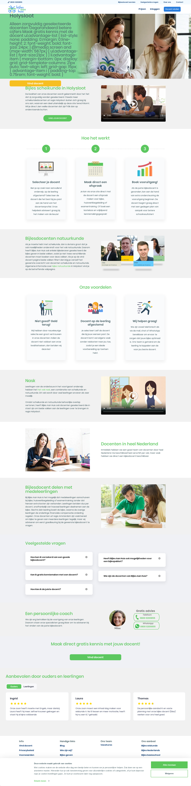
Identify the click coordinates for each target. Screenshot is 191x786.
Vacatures (106, 745)
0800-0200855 (15, 2)
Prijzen (142, 9)
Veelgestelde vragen (149, 2)
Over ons (167, 2)
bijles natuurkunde (61, 266)
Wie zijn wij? (66, 750)
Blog (62, 745)
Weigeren (169, 773)
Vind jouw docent (57, 118)
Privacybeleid (26, 750)
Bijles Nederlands (150, 750)
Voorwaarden (26, 755)
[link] (17, 9)
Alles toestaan (169, 765)
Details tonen (40, 781)
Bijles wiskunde (149, 745)
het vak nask (44, 389)
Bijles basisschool (150, 755)
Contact (179, 2)
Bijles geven (66, 755)
